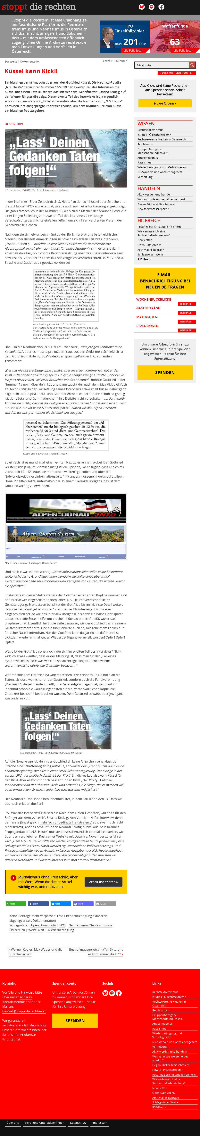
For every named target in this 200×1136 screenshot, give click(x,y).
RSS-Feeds (144, 259)
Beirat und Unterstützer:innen (44, 1122)
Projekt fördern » (165, 103)
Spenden (165, 372)
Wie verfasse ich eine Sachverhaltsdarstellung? (154, 233)
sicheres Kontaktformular (17, 999)
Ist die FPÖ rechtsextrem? (154, 135)
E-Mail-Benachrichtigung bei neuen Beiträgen (165, 281)
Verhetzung (145, 177)
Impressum (99, 1122)
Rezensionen (164, 328)
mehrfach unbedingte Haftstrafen (64, 822)
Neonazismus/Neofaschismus (90, 925)
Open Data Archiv (149, 245)
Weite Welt (36, 930)
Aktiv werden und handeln (155, 194)
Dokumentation (30, 61)
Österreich (17, 930)
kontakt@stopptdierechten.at (24, 1011)
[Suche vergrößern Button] (192, 65)
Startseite (11, 61)
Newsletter (145, 240)
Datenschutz (78, 1122)
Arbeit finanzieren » (103, 882)
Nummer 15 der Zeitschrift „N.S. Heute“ (43, 201)
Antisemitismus (148, 158)
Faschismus (145, 144)
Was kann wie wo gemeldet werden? (161, 199)
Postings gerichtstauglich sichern (159, 227)
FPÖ (62, 925)
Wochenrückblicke (164, 301)
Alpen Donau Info (43, 925)
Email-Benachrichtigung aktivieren (82, 916)
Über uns (13, 1122)
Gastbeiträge (164, 310)
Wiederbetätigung (60, 930)
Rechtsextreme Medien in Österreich (162, 139)
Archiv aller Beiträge (151, 250)
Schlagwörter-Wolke (150, 254)
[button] (16, 903)
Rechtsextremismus (150, 130)
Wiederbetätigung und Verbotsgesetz (162, 167)
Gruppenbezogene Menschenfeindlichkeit (152, 151)
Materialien (164, 319)
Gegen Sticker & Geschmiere (156, 204)
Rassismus (144, 162)
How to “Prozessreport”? (153, 209)
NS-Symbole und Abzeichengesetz (160, 172)
